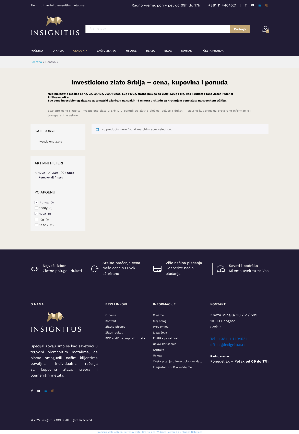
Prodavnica (160, 326)
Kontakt (187, 50)
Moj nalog (159, 321)
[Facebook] (245, 5)
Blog (168, 50)
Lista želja (160, 332)
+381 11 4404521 (222, 5)
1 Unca (69, 172)
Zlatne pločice (115, 326)
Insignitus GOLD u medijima (172, 367)
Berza (150, 50)
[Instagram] (267, 5)
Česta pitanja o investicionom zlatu (178, 361)
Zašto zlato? (107, 50)
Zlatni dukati (114, 332)
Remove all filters (50, 177)
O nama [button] (58, 50)
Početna (37, 50)
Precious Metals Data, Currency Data (119, 432)
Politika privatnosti (166, 338)
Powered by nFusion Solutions (184, 432)
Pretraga (240, 29)
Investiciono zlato (50, 141)
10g (41, 219)
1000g (43, 208)
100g (41, 172)
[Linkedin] (259, 5)
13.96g (43, 225)
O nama (110, 315)
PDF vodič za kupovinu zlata (125, 338)
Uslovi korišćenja (164, 343)
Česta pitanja (213, 50)
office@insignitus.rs (227, 344)
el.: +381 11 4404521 (229, 339)
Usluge (131, 50)
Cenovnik (80, 50)
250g (55, 172)
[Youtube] (252, 5)
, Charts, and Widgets (153, 432)
